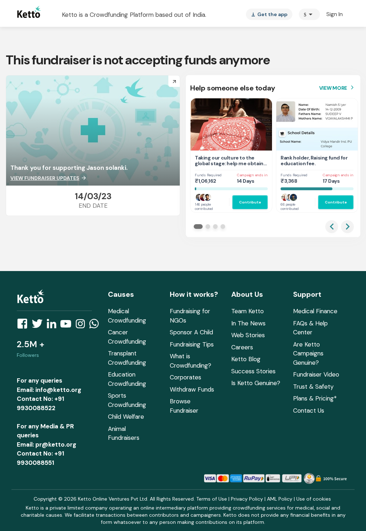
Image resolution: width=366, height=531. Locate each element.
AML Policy (280, 499)
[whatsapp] (96, 326)
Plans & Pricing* (315, 398)
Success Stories (253, 371)
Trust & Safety (313, 386)
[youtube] (67, 326)
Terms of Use (211, 499)
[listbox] (269, 14)
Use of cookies (313, 499)
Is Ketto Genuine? (255, 383)
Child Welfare (126, 417)
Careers (242, 347)
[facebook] (24, 326)
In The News (248, 323)
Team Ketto (247, 311)
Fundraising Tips (192, 344)
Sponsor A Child (191, 332)
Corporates (185, 377)
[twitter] (39, 326)
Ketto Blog (246, 359)
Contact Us (308, 410)
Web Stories (248, 335)
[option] (309, 14)
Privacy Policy (246, 499)
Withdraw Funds (192, 389)
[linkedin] (53, 326)
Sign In (334, 14)
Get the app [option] (269, 14)
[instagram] (82, 326)
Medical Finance (315, 311)
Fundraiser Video (316, 374)
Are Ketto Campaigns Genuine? (308, 353)
